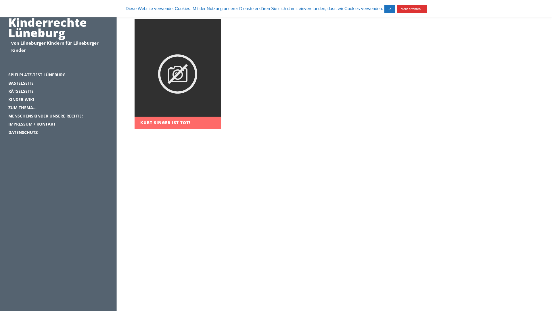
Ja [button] (389, 9)
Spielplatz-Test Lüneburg (37, 74)
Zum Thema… (22, 107)
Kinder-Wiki (21, 99)
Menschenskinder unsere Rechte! (45, 116)
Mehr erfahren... (412, 9)
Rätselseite (21, 91)
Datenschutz (23, 132)
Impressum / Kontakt (31, 124)
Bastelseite (21, 83)
